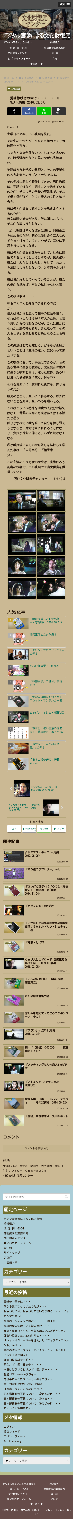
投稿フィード (12, 1431)
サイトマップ (12, 1252)
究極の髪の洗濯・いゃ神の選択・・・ (27, 1326)
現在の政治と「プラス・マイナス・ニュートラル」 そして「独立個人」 (36, 1352)
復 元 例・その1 (14, 1228)
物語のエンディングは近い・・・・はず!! (29, 1321)
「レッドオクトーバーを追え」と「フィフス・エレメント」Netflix (36, 1343)
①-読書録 (15, 89)
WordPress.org (12, 1441)
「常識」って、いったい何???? (23, 1389)
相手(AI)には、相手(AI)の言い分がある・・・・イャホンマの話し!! (36, 1313)
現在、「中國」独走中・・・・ (23, 1364)
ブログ (8, 1257)
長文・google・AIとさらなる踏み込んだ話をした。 (35, 1330)
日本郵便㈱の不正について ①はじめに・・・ (32, 1403)
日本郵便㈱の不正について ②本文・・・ (29, 1398)
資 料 (8, 1247)
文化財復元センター (16, 1238)
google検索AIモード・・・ (20, 1359)
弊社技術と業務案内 (16, 1233)
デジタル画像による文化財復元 (23, 1218)
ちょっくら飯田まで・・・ (20, 1408)
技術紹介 (9, 1223)
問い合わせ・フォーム (17, 1243)
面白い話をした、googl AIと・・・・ (27, 1335)
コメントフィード (14, 1436)
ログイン (9, 1426)
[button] (59, 111)
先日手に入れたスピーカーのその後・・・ (29, 1379)
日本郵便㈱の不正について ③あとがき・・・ (32, 1393)
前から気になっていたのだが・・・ (25, 1306)
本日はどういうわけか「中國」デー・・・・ (31, 1369)
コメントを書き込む (36, 1148)
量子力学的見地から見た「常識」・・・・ (29, 1384)
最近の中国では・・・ (17, 1301)
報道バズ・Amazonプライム (20, 1374)
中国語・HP (10, 1262)
